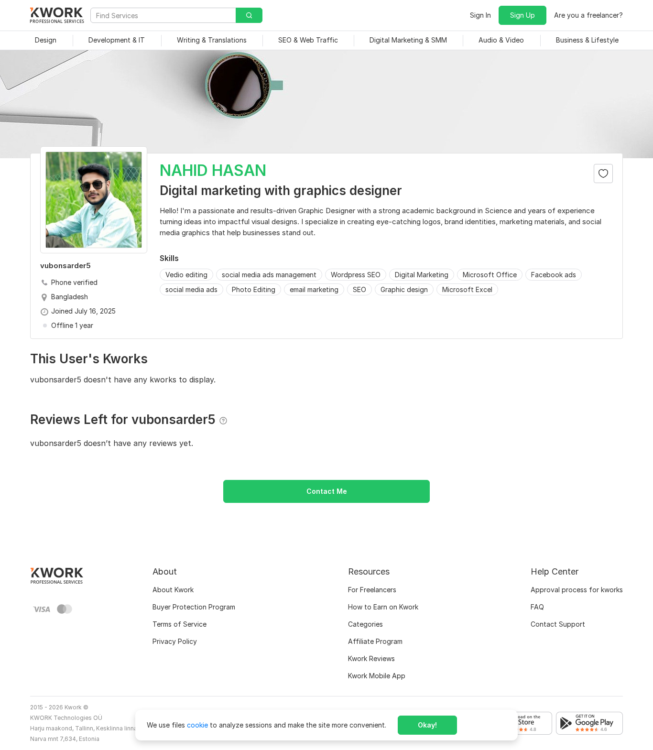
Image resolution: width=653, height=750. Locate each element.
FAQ (537, 607)
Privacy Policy (174, 641)
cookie (197, 725)
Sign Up (522, 15)
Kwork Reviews (371, 658)
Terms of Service (179, 624)
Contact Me (326, 491)
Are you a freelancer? (588, 15)
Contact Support (558, 624)
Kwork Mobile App (376, 676)
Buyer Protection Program (193, 607)
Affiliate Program (375, 641)
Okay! (427, 725)
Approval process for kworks (577, 590)
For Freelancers (372, 590)
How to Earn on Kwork (383, 607)
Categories (365, 624)
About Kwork (173, 590)
